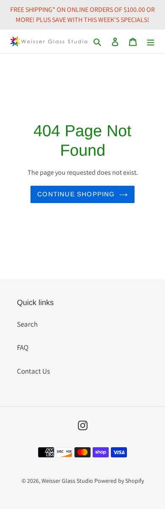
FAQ (22, 347)
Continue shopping (76, 194)
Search (27, 324)
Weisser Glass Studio (67, 480)
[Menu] (151, 41)
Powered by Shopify (119, 480)
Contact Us (33, 371)
